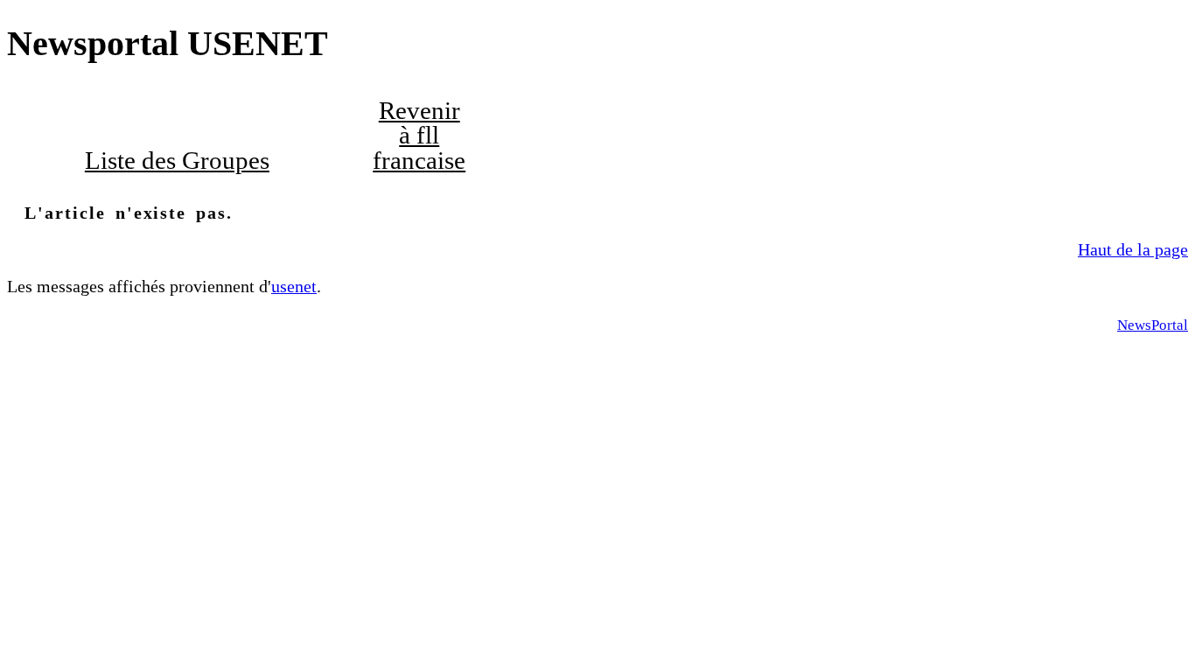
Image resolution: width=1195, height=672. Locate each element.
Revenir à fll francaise (419, 135)
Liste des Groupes (177, 160)
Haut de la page (1133, 249)
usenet (294, 286)
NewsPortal (1152, 325)
